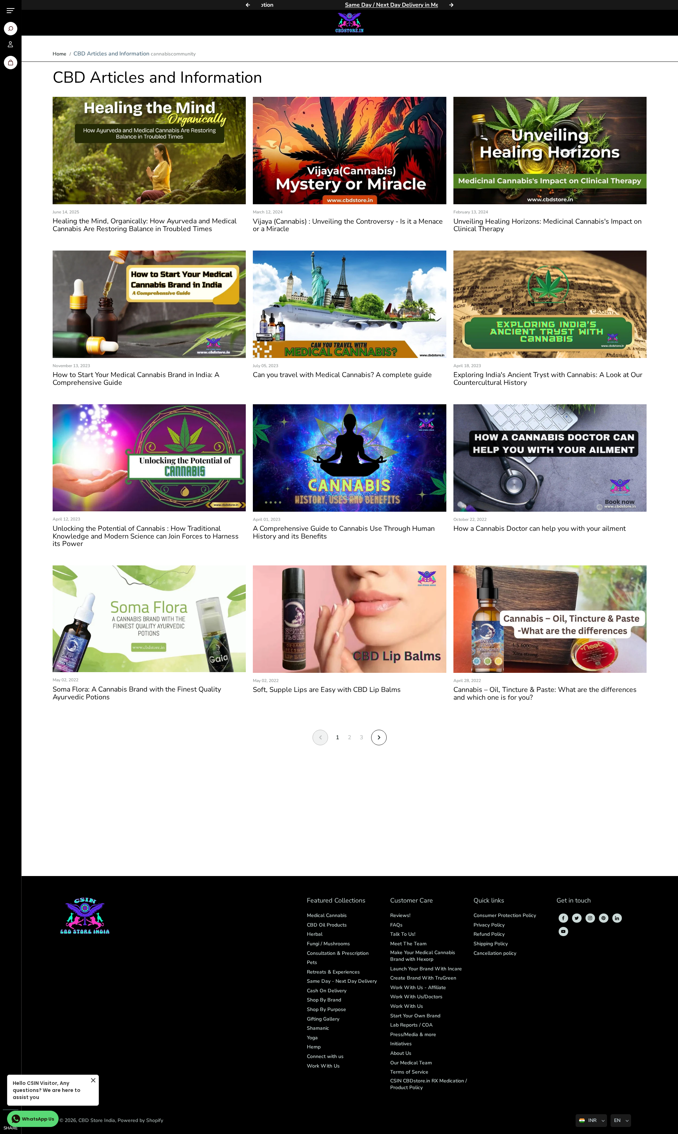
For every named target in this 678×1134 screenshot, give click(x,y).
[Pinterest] (603, 918)
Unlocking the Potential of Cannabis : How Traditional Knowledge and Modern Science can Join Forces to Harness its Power (146, 536)
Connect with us (325, 1056)
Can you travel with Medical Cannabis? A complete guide (342, 375)
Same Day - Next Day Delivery (342, 981)
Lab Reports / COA (411, 1025)
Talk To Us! (402, 934)
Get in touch (574, 901)
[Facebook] (563, 918)
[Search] (10, 28)
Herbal (314, 934)
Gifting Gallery (323, 1019)
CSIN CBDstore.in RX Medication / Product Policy (428, 1084)
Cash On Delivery (326, 990)
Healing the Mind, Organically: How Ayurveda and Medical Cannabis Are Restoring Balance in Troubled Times (145, 225)
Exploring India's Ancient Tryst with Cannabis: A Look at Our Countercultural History (547, 379)
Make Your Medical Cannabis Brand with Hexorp (422, 956)
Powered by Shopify (140, 1120)
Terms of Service (409, 1072)
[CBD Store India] (349, 22)
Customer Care (411, 901)
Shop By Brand (324, 1000)
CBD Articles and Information (111, 54)
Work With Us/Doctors (416, 996)
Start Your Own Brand (415, 1015)
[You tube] (563, 931)
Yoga (312, 1037)
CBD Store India (96, 1120)
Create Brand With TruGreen (423, 978)
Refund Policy (489, 934)
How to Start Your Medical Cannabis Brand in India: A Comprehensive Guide (136, 379)
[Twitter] (576, 918)
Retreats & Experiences (333, 972)
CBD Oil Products (327, 925)
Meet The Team (408, 943)
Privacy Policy (489, 925)
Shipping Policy (491, 943)
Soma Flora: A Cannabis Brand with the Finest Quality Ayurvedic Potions (137, 693)
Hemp (314, 1047)
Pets (312, 962)
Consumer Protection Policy (505, 915)
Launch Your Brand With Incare (426, 968)
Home (59, 54)
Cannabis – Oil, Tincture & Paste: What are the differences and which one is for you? (545, 693)
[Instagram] (590, 918)
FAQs (396, 925)
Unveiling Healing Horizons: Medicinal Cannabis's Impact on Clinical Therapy (547, 225)
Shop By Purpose (326, 1009)
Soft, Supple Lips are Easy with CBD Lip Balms (327, 690)
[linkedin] (617, 918)
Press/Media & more (413, 1034)
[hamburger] (10, 10)
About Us (400, 1053)
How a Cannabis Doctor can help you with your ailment (539, 529)
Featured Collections (336, 901)
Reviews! (400, 915)
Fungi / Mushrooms (328, 943)
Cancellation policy (495, 953)
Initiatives (401, 1043)
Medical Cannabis (327, 915)
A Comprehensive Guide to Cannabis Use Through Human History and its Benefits (344, 532)
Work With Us (323, 1066)
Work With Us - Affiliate (418, 987)
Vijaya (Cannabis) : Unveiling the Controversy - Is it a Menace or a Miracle (348, 225)
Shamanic (318, 1028)
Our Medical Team (411, 1062)
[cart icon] (10, 62)
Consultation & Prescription (338, 953)
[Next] (451, 5)
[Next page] (379, 737)
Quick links (489, 901)
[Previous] (248, 5)
